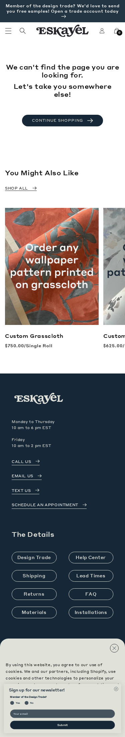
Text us (21, 490)
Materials (34, 612)
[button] (8, 31)
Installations (91, 612)
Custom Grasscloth (34, 336)
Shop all (16, 188)
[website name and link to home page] (62, 31)
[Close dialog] (116, 689)
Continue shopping (57, 120)
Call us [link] (21, 461)
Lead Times (90, 575)
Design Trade (34, 557)
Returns (34, 594)
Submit (62, 725)
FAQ (90, 594)
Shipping (34, 575)
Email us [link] (22, 476)
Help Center (91, 557)
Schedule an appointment (45, 505)
